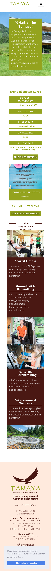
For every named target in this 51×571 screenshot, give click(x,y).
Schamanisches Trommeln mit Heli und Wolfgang (25, 148)
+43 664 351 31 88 (27, 511)
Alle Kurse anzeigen (25, 157)
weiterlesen (25, 196)
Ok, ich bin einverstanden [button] (26, 563)
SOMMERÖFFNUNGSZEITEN (25, 192)
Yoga (25, 136)
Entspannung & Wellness (25, 401)
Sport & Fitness (25, 261)
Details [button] (20, 557)
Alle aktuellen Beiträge (25, 213)
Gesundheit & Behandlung (25, 287)
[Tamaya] (19, 3)
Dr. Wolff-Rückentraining (26, 373)
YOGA (25, 115)
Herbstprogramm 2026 (25, 105)
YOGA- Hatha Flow (25, 126)
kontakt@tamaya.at (26, 513)
